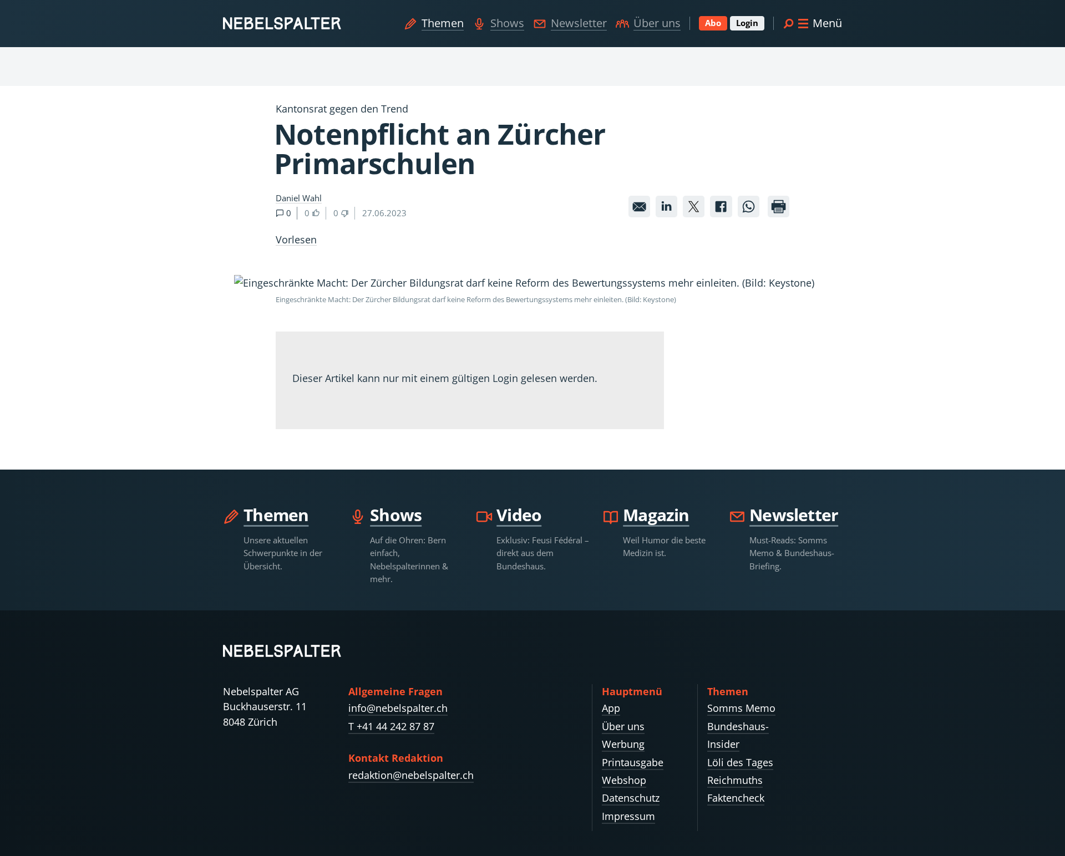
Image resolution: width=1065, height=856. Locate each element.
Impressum (628, 816)
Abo (713, 22)
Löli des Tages (740, 762)
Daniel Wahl (299, 197)
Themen (443, 23)
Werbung (623, 744)
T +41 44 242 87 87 (391, 726)
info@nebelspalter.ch (398, 708)
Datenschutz (631, 797)
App (611, 708)
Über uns (657, 23)
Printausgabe (632, 762)
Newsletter (579, 23)
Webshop (624, 780)
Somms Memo (741, 708)
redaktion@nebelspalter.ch (411, 775)
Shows (507, 23)
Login (747, 22)
